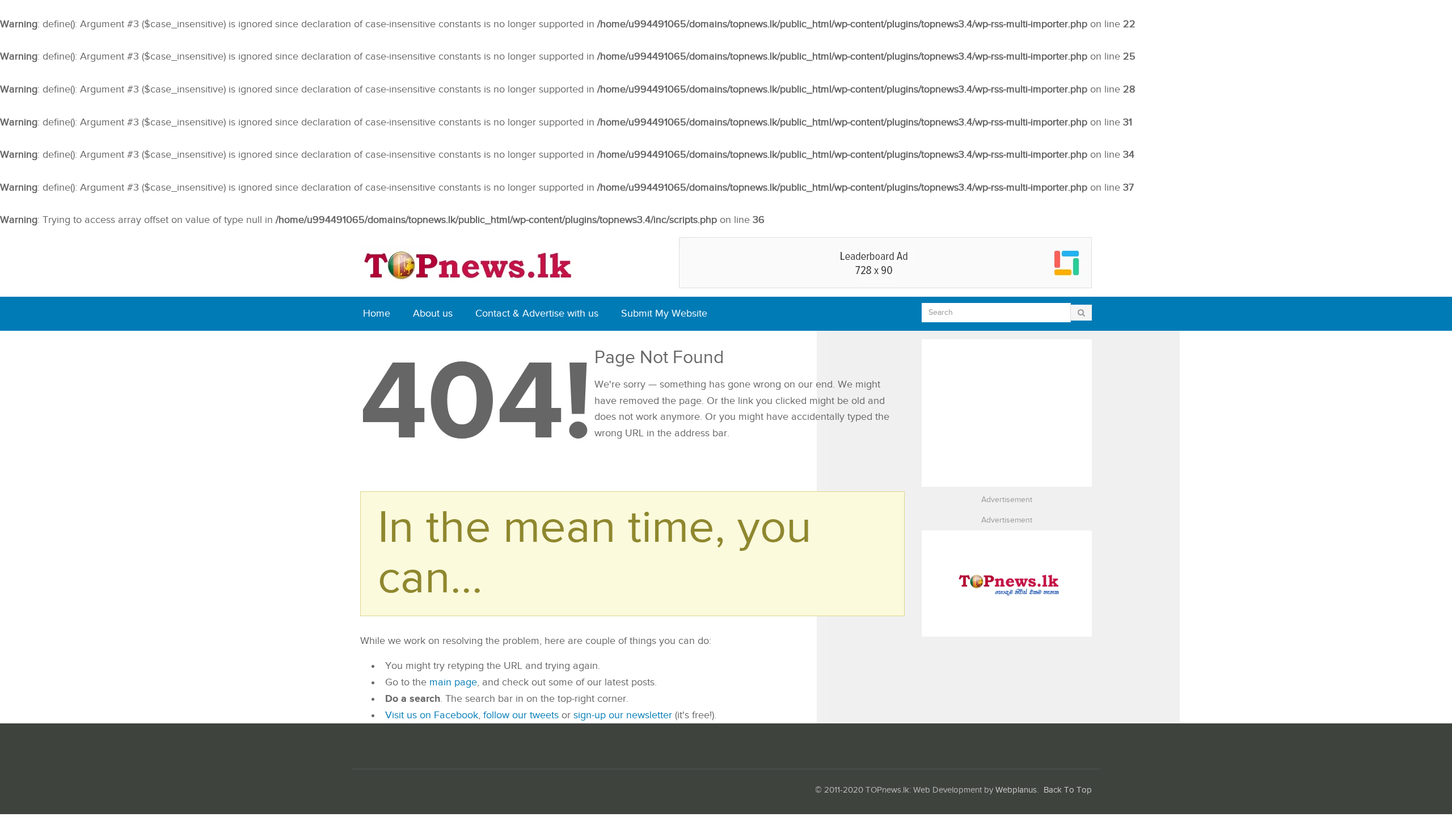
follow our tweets (521, 715)
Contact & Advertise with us (536, 313)
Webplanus (1016, 790)
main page (453, 682)
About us (433, 313)
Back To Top (1068, 790)
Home (376, 313)
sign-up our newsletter (622, 715)
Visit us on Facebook (431, 715)
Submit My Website (664, 313)
